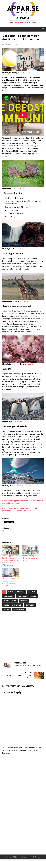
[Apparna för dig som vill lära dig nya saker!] (30, 549)
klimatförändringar (12, 605)
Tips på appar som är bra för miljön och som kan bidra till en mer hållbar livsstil (10, 559)
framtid (32, 592)
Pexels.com (27, 73)
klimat (34, 596)
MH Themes (36, 857)
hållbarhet (9, 596)
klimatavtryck (10, 601)
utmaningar (19, 609)
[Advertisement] (23, 637)
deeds (10, 592)
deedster (21, 592)
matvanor (29, 605)
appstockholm (12, 44)
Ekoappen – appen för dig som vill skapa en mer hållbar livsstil (10, 580)
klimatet (24, 601)
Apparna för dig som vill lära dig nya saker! (30, 556)
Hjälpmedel (22, 596)
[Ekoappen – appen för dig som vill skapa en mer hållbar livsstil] (10, 572)
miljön (7, 609)
